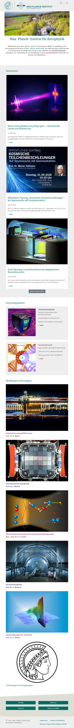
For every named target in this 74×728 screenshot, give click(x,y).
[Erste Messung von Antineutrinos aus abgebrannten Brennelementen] (37, 241)
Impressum (44, 720)
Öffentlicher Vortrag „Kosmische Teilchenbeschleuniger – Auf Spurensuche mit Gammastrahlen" (36, 199)
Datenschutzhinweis (57, 720)
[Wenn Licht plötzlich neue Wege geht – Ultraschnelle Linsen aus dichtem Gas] (37, 98)
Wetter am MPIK (53, 708)
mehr (11, 142)
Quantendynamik (52, 53)
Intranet (21, 708)
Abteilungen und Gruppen (18, 381)
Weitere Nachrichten (37, 291)
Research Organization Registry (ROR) (53, 724)
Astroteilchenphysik (59, 51)
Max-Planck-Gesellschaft (35, 48)
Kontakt (21, 703)
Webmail (53, 703)
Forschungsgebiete (15, 303)
